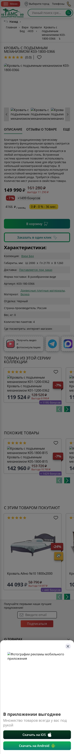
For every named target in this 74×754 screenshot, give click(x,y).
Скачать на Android (34, 746)
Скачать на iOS (34, 735)
